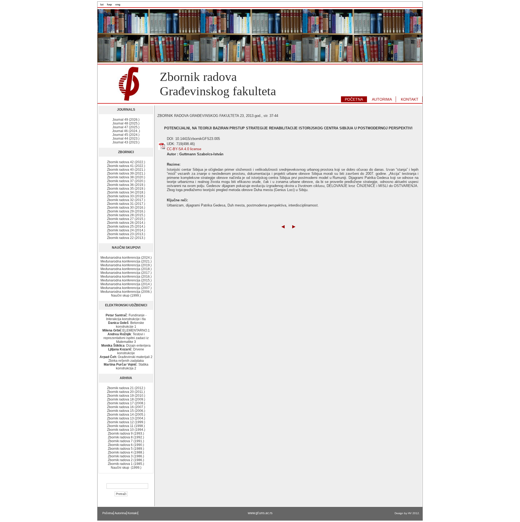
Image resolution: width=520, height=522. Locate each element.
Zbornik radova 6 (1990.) (126, 445)
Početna (107, 513)
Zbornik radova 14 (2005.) (126, 414)
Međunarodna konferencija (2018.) (126, 269)
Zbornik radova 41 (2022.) (126, 166)
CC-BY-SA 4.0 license (184, 149)
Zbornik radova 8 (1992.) (126, 437)
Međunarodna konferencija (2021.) (126, 261)
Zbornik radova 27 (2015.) (126, 219)
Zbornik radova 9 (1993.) (126, 433)
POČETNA (354, 99)
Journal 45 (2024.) (125, 135)
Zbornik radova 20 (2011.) (126, 392)
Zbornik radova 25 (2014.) (126, 226)
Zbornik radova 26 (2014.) (126, 223)
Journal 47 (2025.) (125, 127)
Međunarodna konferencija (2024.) (126, 258)
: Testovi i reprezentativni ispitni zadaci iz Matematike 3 (126, 338)
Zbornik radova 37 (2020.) (126, 181)
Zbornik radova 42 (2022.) (126, 162)
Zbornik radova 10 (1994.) (126, 430)
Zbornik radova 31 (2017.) (126, 204)
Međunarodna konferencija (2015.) (126, 280)
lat (101, 4)
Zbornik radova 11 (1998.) (126, 426)
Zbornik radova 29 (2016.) (126, 211)
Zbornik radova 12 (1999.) (126, 422)
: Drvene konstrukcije (126, 351)
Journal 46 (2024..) (126, 131)
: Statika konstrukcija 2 (126, 366)
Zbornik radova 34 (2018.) (126, 192)
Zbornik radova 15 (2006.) (126, 411)
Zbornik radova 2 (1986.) (126, 460)
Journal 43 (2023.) (125, 142)
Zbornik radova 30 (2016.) (126, 207)
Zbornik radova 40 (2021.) (126, 170)
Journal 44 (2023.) (125, 138)
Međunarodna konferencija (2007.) (126, 288)
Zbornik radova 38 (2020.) (126, 177)
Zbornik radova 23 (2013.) (126, 234)
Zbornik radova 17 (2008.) (126, 403)
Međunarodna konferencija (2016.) (126, 276)
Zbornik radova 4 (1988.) (126, 452)
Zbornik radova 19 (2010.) (126, 396)
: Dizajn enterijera (126, 345)
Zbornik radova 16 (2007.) (126, 407)
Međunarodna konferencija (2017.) (126, 273)
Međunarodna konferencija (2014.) (126, 284)
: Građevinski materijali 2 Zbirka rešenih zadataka (126, 359)
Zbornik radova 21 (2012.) (126, 388)
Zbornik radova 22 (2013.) (126, 238)
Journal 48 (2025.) (125, 123)
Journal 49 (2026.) (125, 120)
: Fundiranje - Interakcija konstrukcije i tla (126, 317)
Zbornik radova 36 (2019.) (126, 185)
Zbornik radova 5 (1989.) (126, 449)
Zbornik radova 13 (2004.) (126, 418)
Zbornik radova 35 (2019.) (126, 189)
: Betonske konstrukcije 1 (126, 325)
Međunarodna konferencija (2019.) (126, 265)
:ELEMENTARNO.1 (126, 330)
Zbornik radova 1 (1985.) (126, 464)
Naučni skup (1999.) (126, 295)
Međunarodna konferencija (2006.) (126, 292)
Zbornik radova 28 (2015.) (126, 215)
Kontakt (133, 513)
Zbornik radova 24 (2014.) (126, 230)
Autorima (120, 513)
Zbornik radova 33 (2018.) (126, 196)
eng (117, 4)
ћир (109, 4)
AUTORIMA (382, 99)
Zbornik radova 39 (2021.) (126, 173)
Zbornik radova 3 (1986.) (126, 456)
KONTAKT (409, 99)
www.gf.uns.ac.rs (260, 513)
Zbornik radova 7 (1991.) (126, 441)
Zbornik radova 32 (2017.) (126, 200)
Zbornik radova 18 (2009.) (126, 399)
